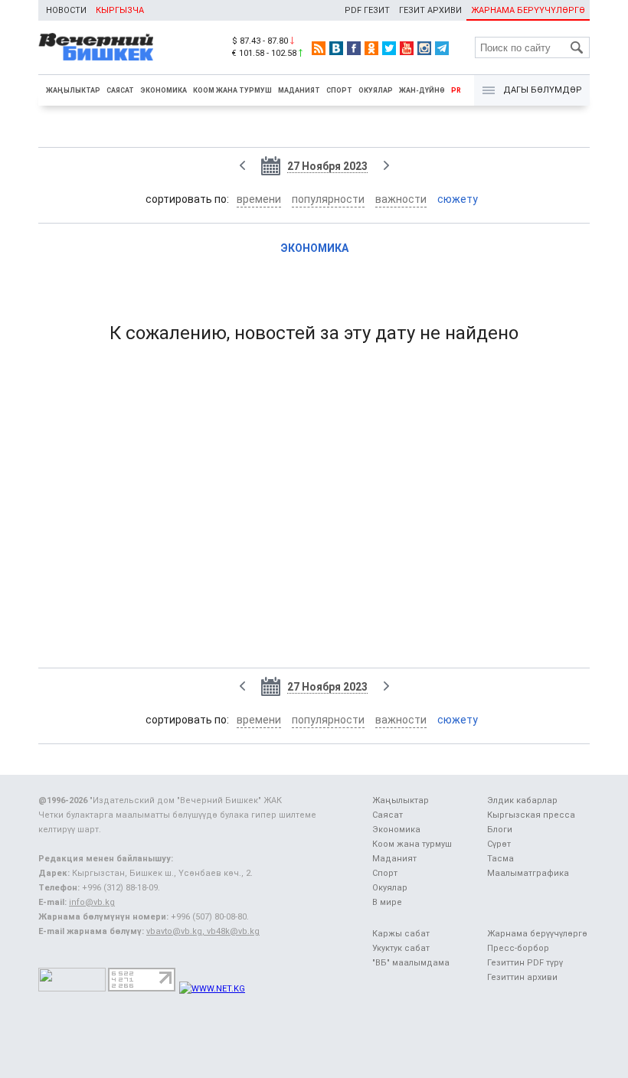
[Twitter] (389, 48)
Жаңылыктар (73, 90)
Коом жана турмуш (232, 90)
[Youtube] (407, 48)
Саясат (120, 90)
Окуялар (375, 90)
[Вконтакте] (336, 48)
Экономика (163, 90)
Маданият (299, 90)
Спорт (339, 90)
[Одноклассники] (371, 48)
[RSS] (318, 48)
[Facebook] (354, 48)
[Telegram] (442, 48)
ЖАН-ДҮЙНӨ (422, 90)
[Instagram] (424, 48)
